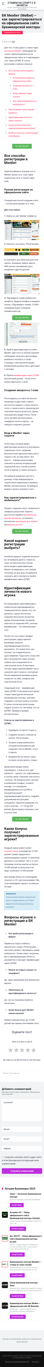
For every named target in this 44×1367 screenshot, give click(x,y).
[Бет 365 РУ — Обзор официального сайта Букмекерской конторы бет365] (5, 1241)
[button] (22, 146)
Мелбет (6, 1073)
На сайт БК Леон (17, 1296)
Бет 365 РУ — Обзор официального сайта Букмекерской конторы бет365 (26, 1239)
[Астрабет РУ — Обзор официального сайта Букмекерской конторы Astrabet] (5, 1217)
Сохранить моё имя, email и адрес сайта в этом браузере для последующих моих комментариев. (22, 1160)
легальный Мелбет (13, 51)
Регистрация (14, 1073)
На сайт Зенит (17, 1205)
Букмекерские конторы (12, 32)
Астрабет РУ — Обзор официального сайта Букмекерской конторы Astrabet (25, 1215)
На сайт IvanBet (17, 1275)
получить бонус (11, 851)
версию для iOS (15, 524)
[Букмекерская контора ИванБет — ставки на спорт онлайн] (5, 1266)
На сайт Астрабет (18, 1229)
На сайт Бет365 (17, 1254)
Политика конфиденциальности (17, 1362)
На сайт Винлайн (17, 1317)
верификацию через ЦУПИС (26, 375)
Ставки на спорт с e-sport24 (22, 4)
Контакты (35, 1362)
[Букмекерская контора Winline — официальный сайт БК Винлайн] (5, 1308)
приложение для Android (26, 521)
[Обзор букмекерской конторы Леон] (5, 1287)
